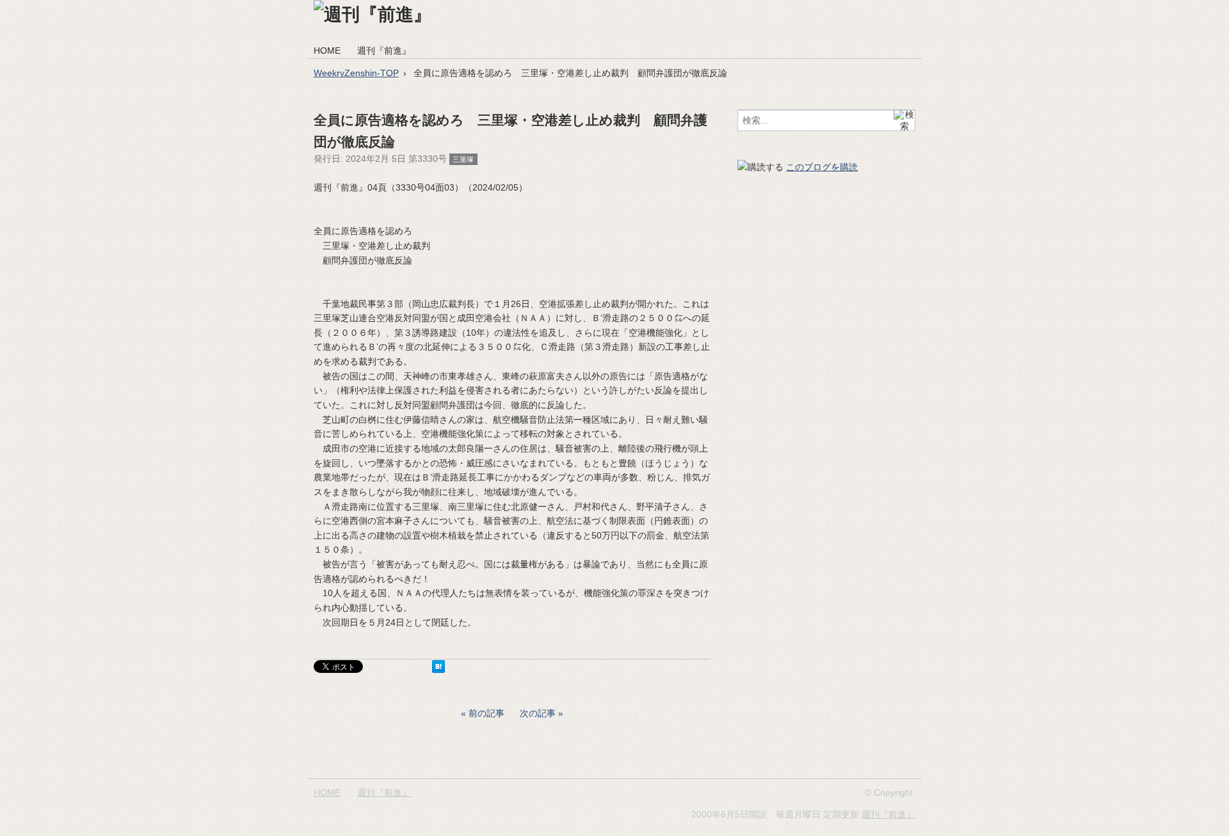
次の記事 (538, 713)
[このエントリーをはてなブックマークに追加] (438, 670)
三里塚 (463, 159)
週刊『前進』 (384, 50)
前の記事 (486, 713)
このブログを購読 (822, 167)
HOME (327, 50)
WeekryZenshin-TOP (356, 73)
